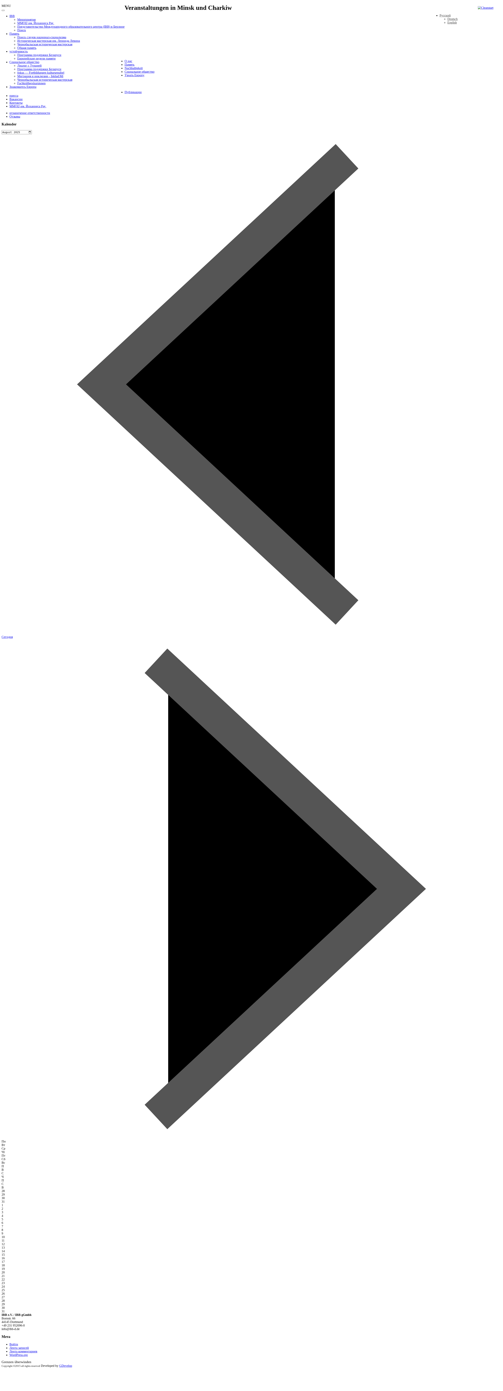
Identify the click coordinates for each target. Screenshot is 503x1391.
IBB (12, 16)
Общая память (26, 48)
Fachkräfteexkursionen (31, 83)
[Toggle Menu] (3, 10)
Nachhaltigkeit (134, 68)
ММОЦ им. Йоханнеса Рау (35, 23)
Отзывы (14, 116)
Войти (13, 1344)
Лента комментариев (23, 1351)
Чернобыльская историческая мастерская (44, 44)
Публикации (133, 92)
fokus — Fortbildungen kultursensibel (40, 72)
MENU (6, 5)
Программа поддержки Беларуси (39, 55)
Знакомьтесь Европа (22, 86)
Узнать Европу (134, 75)
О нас (128, 61)
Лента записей (19, 1348)
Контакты (16, 102)
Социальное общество (24, 62)
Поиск (21, 30)
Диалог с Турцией (29, 65)
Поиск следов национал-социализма (41, 37)
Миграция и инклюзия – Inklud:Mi (40, 76)
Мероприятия (26, 19)
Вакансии (16, 99)
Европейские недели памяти (36, 58)
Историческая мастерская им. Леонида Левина (48, 40)
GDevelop (65, 1365)
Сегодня (7, 637)
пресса (13, 95)
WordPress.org (18, 1355)
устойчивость (18, 51)
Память (14, 33)
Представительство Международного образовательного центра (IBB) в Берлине (71, 26)
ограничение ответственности (29, 113)
